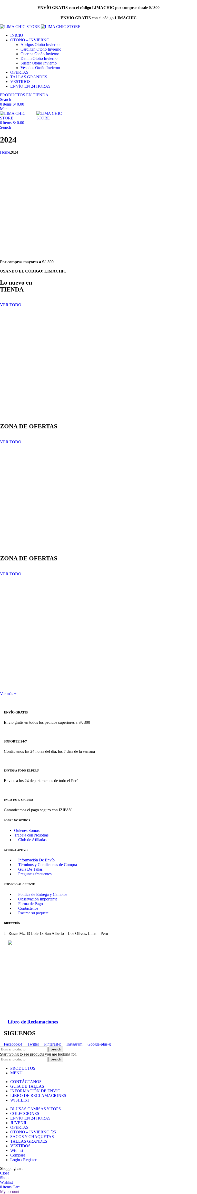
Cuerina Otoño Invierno (40, 54)
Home (5, 152)
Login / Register (23, 1160)
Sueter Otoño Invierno (39, 63)
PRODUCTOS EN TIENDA (24, 95)
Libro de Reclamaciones (33, 1021)
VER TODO (10, 305)
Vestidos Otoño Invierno (40, 67)
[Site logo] (20, 26)
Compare (17, 1155)
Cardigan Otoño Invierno (41, 49)
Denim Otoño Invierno (39, 58)
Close (4, 1173)
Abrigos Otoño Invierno (40, 44)
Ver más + (8, 693)
